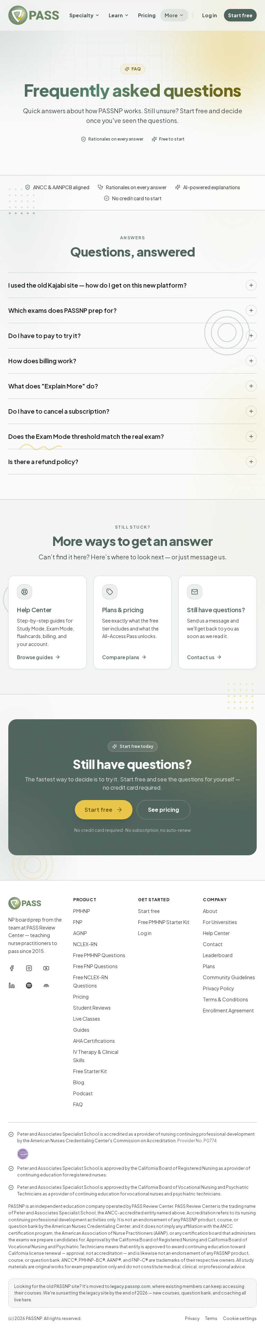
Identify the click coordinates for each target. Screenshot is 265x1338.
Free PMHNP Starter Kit (163, 922)
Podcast (83, 1093)
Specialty (81, 15)
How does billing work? (42, 361)
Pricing (147, 15)
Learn (116, 15)
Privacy (192, 1318)
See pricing (163, 809)
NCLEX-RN (85, 944)
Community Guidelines (229, 977)
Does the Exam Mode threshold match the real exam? (86, 436)
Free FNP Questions (95, 966)
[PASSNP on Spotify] (29, 985)
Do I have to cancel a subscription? (58, 411)
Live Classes (86, 1018)
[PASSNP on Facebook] (11, 968)
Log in (209, 15)
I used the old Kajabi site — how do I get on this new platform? (97, 285)
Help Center (216, 933)
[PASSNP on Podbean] (46, 985)
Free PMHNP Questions (99, 955)
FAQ (78, 1104)
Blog (78, 1082)
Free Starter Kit (90, 1071)
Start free (240, 15)
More (171, 15)
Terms (211, 1318)
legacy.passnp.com (130, 1286)
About (210, 911)
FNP (77, 922)
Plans (209, 966)
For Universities (220, 922)
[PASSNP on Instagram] (29, 968)
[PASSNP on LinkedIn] (11, 985)
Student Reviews (92, 1007)
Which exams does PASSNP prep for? (62, 310)
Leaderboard (218, 955)
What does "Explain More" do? (53, 386)
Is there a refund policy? (43, 461)
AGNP (80, 933)
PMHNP (81, 911)
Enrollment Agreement (228, 1010)
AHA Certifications (94, 1041)
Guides (81, 1030)
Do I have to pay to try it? (44, 335)
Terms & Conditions (225, 999)
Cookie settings (240, 1318)
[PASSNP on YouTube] (46, 968)
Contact (213, 944)
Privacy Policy (218, 988)
